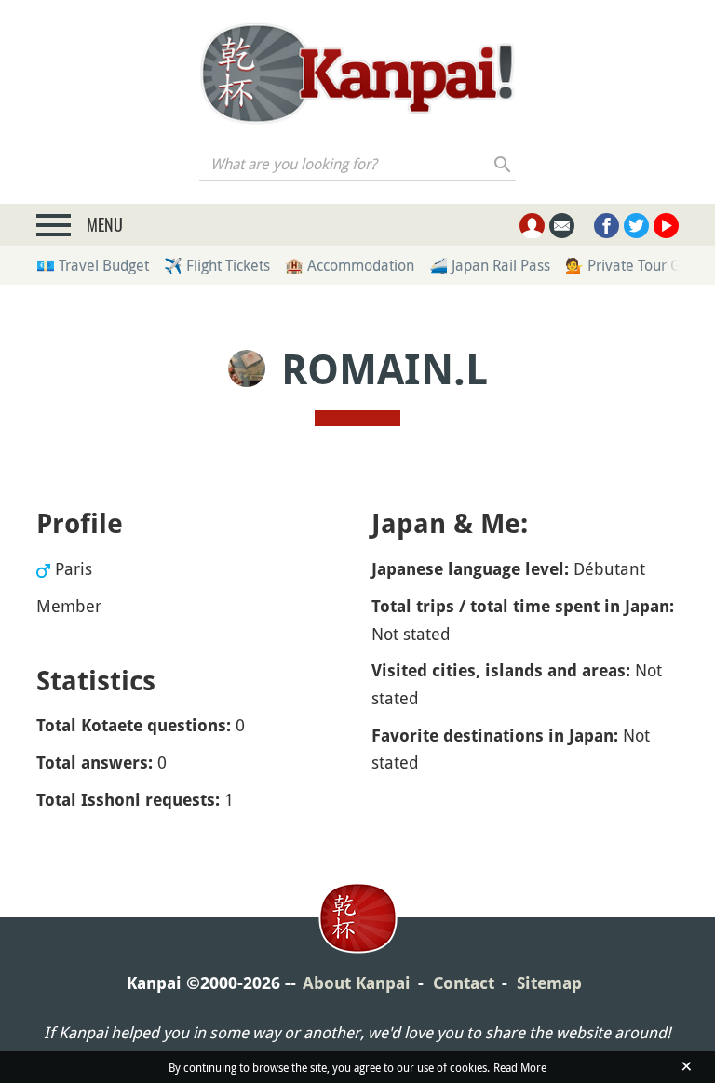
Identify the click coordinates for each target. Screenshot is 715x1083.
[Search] (503, 163)
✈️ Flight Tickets (217, 265)
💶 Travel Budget (92, 265)
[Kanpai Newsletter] (561, 225)
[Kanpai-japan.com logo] (357, 73)
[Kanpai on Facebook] (606, 225)
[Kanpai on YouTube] (666, 225)
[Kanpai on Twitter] (636, 225)
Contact (463, 983)
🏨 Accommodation (349, 265)
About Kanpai (357, 983)
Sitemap (549, 983)
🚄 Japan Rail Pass (489, 265)
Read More (519, 1067)
